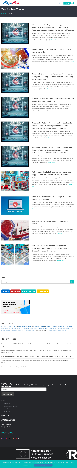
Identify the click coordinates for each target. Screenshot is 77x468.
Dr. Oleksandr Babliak (25, 326)
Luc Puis (3, 326)
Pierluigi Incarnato (17, 328)
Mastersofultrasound (17, 330)
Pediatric (44, 291)
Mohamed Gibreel (38, 326)
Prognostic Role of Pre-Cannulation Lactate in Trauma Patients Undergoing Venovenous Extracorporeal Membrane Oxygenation (52, 125)
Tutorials (5, 409)
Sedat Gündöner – (39, 328)
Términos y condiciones (10, 406)
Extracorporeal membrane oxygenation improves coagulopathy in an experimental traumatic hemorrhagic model (50, 248)
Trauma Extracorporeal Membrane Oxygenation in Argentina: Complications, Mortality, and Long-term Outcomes (53, 76)
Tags (7, 291)
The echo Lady (28, 328)
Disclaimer (6, 411)
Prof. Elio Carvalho (50, 326)
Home (4, 13)
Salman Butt (62, 330)
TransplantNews (12, 326)
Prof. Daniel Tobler (51, 328)
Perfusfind (6, 403)
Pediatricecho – (53, 330)
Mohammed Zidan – (63, 326)
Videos (17, 291)
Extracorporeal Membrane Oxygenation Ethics (14, 367)
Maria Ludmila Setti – (64, 328)
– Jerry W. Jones (29, 330)
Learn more (28, 465)
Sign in (67, 3)
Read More (54, 40)
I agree (43, 465)
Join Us (60, 3)
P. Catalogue (29, 291)
